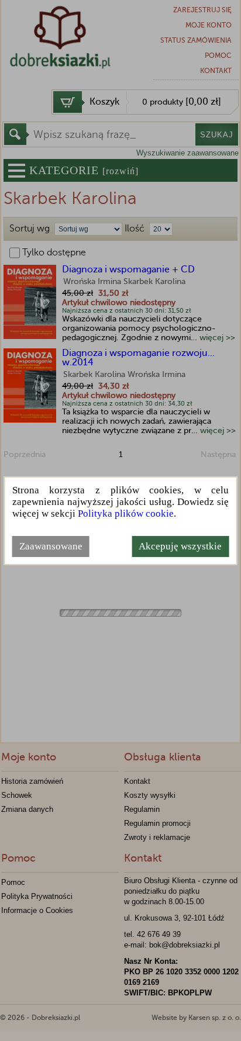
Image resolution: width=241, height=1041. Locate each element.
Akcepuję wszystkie (180, 546)
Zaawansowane (50, 546)
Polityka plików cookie (126, 513)
